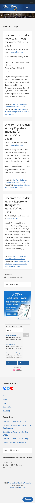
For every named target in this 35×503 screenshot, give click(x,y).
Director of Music (11, 335)
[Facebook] (4, 388)
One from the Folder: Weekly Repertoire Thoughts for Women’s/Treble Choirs (17, 131)
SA (9, 188)
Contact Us (7, 407)
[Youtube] (11, 388)
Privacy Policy (22, 487)
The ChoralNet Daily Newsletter (14, 277)
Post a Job (23, 363)
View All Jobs (11, 363)
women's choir (9, 114)
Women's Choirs (19, 107)
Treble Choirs (9, 107)
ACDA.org (9, 274)
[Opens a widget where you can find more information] (27, 499)
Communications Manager (13, 353)
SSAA (19, 112)
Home (5, 395)
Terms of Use (13, 487)
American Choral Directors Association (19, 483)
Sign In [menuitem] (32, 2)
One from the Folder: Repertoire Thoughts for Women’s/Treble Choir (17, 40)
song (20, 264)
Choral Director (10, 344)
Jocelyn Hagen (19, 261)
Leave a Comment (17, 52)
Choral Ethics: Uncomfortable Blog (15, 438)
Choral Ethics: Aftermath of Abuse (15, 421)
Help (4, 403)
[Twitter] (8, 388)
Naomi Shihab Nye (11, 112)
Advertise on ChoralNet (24, 319)
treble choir (25, 112)
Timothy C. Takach (16, 188)
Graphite (17, 185)
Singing (15, 264)
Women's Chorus (14, 266)
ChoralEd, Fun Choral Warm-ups (14, 442)
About (5, 399)
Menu (30, 8)
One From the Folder (19, 104)
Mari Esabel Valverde (20, 109)
